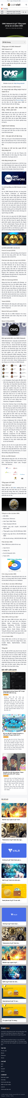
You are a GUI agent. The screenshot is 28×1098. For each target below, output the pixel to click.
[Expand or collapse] (24, 42)
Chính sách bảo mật (6, 1089)
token (14, 487)
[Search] (26, 4)
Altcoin (2, 1057)
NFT (2, 1066)
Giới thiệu (3, 1079)
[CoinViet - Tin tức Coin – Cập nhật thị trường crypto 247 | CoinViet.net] (14, 4)
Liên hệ (3, 1087)
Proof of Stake (20, 100)
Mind (21, 28)
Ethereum (3, 1055)
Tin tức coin (3, 1050)
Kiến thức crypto (5, 1077)
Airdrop (2, 1071)
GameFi (3, 1068)
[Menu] (2, 5)
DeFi (2, 1064)
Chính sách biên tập (6, 1082)
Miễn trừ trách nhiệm (6, 1084)
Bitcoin (2, 1053)
